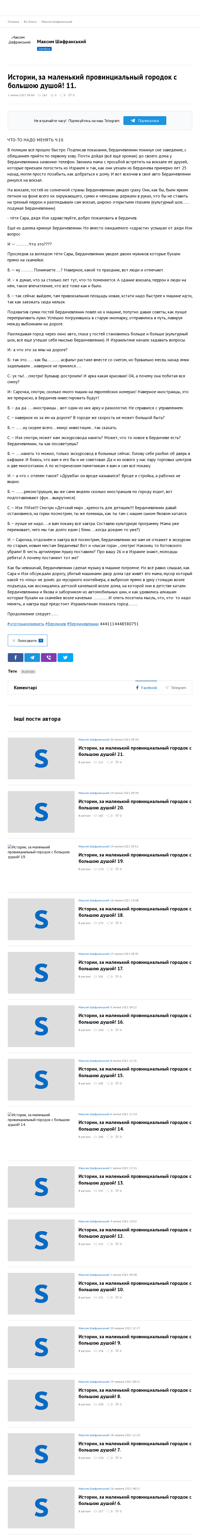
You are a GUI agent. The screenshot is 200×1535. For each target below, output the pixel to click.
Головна (13, 21)
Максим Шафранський (56, 21)
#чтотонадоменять (25, 624)
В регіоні (28, 671)
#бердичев (55, 624)
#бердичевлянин (83, 624)
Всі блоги (30, 21)
